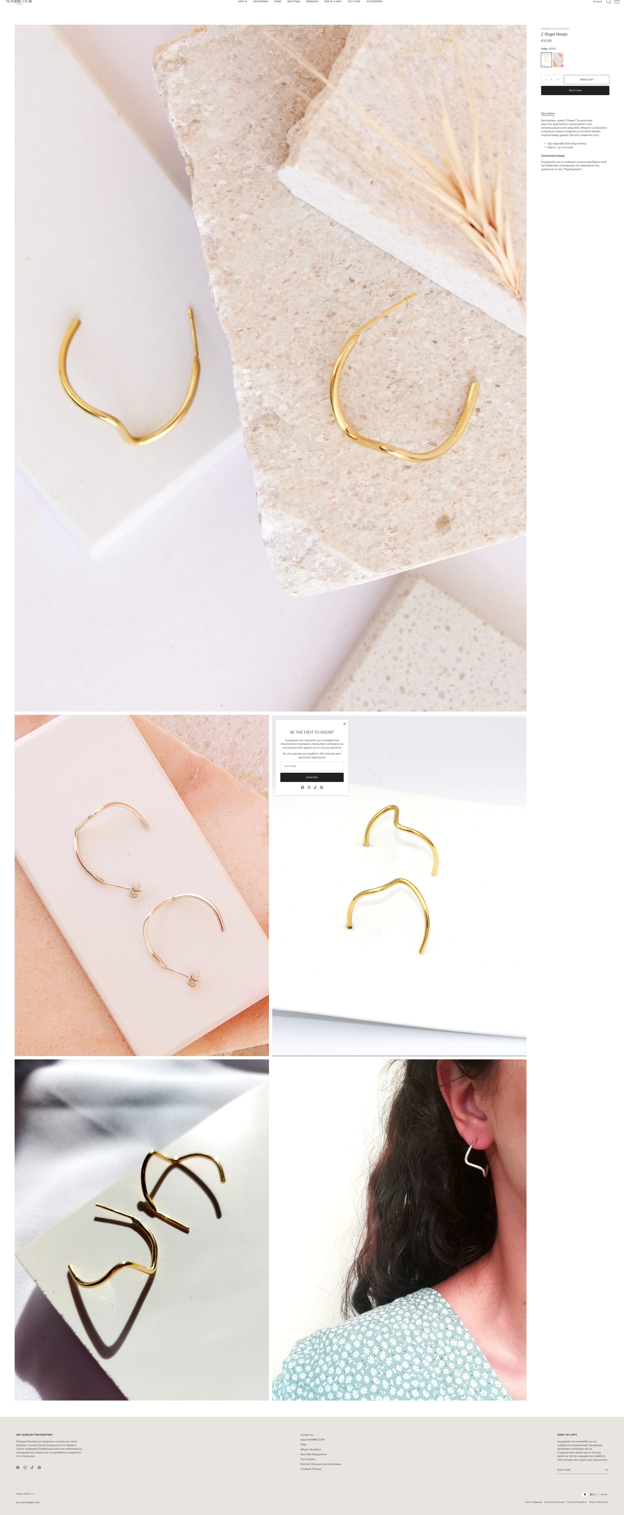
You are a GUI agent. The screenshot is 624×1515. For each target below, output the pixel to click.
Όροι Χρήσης (307, 1459)
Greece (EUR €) (23, 1494)
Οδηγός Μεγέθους (310, 1449)
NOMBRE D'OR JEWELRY (555, 28)
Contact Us (306, 1434)
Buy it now (575, 90)
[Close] (344, 723)
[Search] (608, 9)
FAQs (303, 1444)
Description (548, 113)
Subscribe (312, 777)
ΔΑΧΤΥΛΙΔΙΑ (293, 9)
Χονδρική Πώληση (311, 1468)
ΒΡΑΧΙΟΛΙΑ (312, 9)
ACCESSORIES (374, 9)
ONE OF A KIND (333, 9)
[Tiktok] (315, 787)
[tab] (549, 113)
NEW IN (242, 9)
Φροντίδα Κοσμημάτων (313, 1454)
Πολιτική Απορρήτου (577, 1502)
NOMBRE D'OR (32, 1502)
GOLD (546, 60)
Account (597, 9)
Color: (548, 48)
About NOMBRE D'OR (312, 1439)
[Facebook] (302, 787)
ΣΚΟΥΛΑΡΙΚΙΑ (260, 9)
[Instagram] (309, 787)
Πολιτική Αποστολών (554, 1502)
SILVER (558, 60)
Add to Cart (586, 79)
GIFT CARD (354, 9)
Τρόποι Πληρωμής (533, 1502)
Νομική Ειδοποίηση (598, 1502)
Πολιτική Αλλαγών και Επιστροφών (320, 1464)
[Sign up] (606, 1469)
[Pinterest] (321, 787)
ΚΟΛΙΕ (277, 9)
